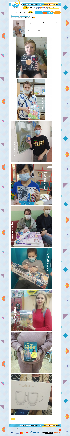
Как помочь (46, 4)
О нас (21, 4)
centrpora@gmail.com (12, 429)
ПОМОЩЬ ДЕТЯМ (26, 4)
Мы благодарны (52, 4)
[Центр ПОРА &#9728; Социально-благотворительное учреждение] (16, 9)
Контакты (58, 4)
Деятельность (40, 4)
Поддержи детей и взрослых (48, 12)
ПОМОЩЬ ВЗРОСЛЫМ (33, 4)
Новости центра (25, 16)
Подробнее (30, 12)
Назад (13, 418)
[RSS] (34, 17)
